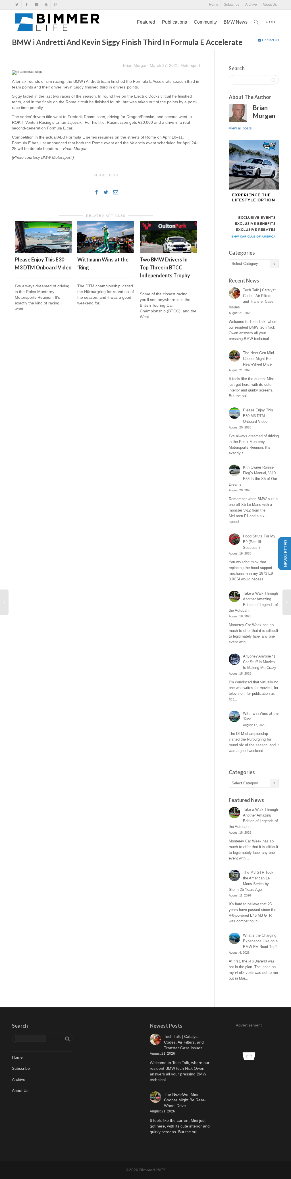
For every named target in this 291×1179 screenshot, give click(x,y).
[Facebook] (26, 4)
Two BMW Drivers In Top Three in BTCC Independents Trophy (165, 267)
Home (213, 5)
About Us (270, 5)
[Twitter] (17, 4)
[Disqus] (106, 405)
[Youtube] (46, 4)
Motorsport (190, 65)
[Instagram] (55, 4)
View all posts (240, 128)
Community (205, 22)
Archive (251, 5)
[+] (43, 237)
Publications (174, 22)
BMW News (236, 22)
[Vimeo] (36, 4)
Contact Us (270, 40)
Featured (146, 22)
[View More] (270, 22)
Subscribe (232, 5)
